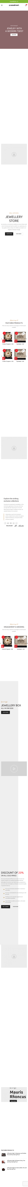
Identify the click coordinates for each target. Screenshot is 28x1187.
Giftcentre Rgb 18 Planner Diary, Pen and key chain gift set (16, 1161)
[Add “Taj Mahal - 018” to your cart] (15, 341)
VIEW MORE (18, 234)
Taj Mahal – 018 (20, 344)
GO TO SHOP (6, 906)
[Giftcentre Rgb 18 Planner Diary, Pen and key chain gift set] (3, 1162)
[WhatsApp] (18, 1)
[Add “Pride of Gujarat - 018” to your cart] (3, 341)
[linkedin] (16, 1)
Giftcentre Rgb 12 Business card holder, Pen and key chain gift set (16, 1154)
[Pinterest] (14, 1)
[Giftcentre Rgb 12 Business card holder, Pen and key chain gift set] (3, 1155)
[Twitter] (12, 1)
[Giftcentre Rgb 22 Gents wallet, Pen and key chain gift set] (3, 1169)
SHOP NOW (9, 234)
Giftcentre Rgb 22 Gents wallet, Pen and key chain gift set (17, 1168)
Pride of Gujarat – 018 (8, 344)
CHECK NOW (5, 712)
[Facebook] (10, 1)
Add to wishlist (11, 333)
